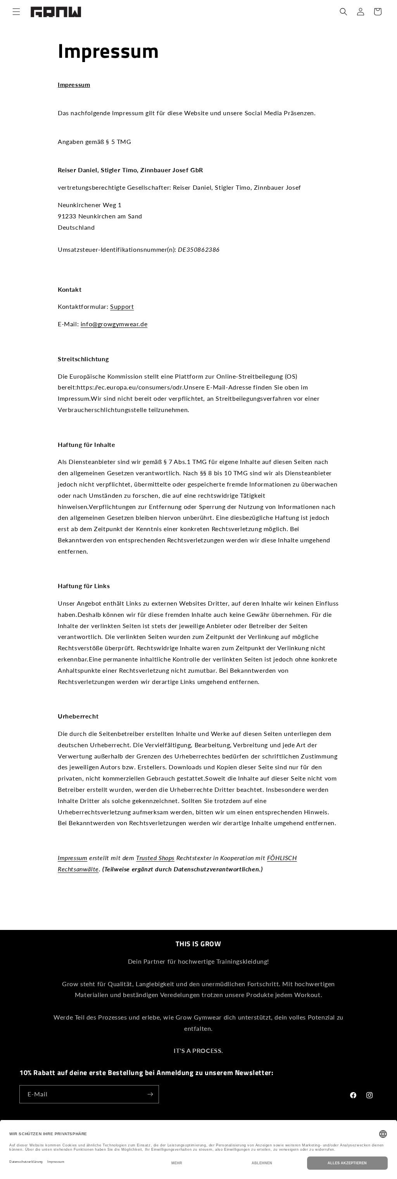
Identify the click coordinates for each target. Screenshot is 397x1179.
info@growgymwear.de (114, 323)
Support (122, 306)
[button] (16, 11)
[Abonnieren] (150, 1094)
